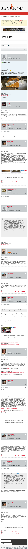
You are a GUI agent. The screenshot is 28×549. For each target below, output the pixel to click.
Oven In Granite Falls (5, 95)
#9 (26, 304)
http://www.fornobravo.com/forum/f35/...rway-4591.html (10, 183)
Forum (4, 16)
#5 (26, 196)
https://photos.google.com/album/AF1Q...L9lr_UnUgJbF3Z (13, 291)
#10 (26, 357)
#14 (26, 510)
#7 (26, 257)
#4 (26, 149)
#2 (26, 110)
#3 (26, 131)
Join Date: (9, 58)
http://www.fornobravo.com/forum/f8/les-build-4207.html (12, 372)
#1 (26, 62)
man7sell (9, 55)
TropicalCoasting (11, 189)
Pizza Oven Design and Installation (13, 16)
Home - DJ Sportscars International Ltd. (9, 408)
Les (8, 349)
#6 (26, 213)
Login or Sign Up (22, 0)
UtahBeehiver (10, 273)
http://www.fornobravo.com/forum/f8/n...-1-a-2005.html (9, 181)
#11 (26, 387)
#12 (26, 441)
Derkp (8, 103)
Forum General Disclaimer (6, 40)
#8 (26, 281)
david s (9, 250)
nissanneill (10, 141)
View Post (18, 473)
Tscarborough (10, 124)
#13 (26, 468)
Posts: (17, 58)
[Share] (25, 59)
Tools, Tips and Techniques (7, 18)
